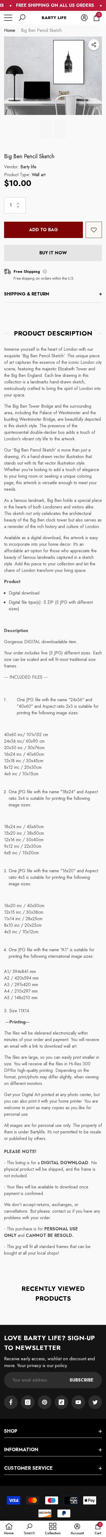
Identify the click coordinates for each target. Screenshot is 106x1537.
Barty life (28, 167)
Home (9, 30)
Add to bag (43, 230)
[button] (22, 18)
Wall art (38, 175)
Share (93, 44)
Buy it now (53, 253)
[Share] (93, 44)
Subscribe (81, 1380)
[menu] (8, 18)
